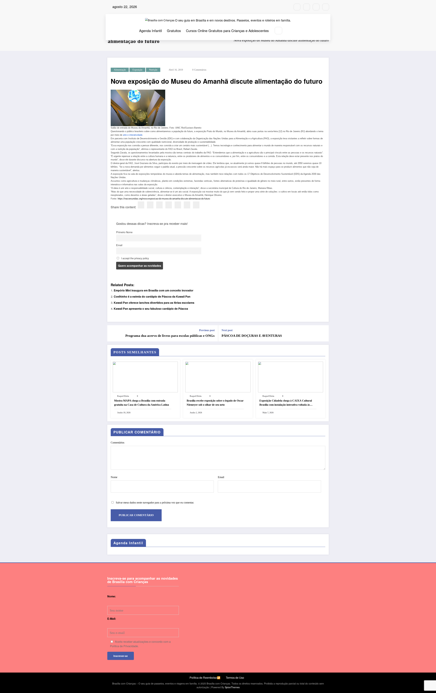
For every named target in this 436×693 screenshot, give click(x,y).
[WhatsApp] (187, 204)
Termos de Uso (235, 678)
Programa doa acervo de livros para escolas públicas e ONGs (170, 335)
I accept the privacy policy (134, 258)
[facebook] (141, 204)
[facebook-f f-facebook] (306, 7)
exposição (137, 70)
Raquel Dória (123, 396)
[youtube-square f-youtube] (325, 7)
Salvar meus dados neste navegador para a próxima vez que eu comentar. (155, 502)
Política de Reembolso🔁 (205, 678)
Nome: (111, 596)
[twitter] (150, 204)
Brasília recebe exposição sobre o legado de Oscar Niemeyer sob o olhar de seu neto (215, 402)
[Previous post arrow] (112, 333)
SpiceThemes (232, 687)
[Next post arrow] (324, 333)
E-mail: (111, 619)
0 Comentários (199, 70)
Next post (227, 330)
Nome (114, 477)
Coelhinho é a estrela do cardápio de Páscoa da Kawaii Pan (152, 296)
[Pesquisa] (278, 30)
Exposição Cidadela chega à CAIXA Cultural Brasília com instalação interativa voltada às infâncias (285, 403)
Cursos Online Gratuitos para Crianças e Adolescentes (227, 30)
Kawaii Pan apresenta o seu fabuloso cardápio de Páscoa (151, 309)
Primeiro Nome (124, 232)
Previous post (207, 330)
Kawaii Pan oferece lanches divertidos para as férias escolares (154, 303)
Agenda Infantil (150, 30)
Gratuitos (174, 30)
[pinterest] (178, 204)
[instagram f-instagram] (297, 7)
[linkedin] (159, 204)
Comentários (117, 442)
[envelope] (168, 204)
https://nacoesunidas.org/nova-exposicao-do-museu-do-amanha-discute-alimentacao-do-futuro (164, 198)
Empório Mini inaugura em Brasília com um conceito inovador (153, 290)
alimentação (120, 70)
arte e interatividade (132, 135)
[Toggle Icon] (296, 30)
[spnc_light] (288, 30)
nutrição (153, 70)
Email (119, 245)
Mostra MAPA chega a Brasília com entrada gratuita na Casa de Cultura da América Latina (141, 402)
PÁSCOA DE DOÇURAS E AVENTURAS (252, 335)
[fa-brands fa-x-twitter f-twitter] (316, 7)
